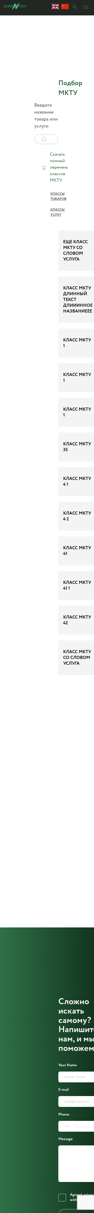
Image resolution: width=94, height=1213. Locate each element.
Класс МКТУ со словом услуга (77, 657)
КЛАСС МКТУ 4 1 (77, 481)
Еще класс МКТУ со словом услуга (75, 250)
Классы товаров (58, 196)
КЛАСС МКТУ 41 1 (77, 585)
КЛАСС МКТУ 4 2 (77, 516)
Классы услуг (57, 212)
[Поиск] (75, 8)
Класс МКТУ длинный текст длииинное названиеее (78, 299)
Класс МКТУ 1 (77, 343)
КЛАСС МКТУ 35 (77, 447)
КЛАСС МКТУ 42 (77, 620)
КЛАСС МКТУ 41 (77, 551)
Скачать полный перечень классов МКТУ (59, 167)
